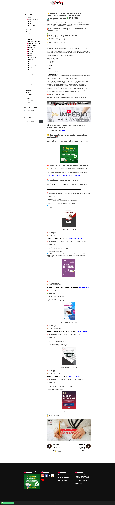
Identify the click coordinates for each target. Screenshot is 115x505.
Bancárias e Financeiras (34, 41)
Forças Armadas (32, 57)
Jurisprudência (30, 88)
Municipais (31, 67)
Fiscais (30, 55)
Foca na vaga (29, 84)
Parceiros (28, 98)
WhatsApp (62, 130)
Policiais (30, 69)
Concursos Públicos (33, 19)
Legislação (29, 90)
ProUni (28, 102)
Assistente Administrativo (79, 52)
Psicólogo (49, 68)
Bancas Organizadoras (32, 29)
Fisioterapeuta (50, 62)
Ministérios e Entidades (34, 65)
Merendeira (49, 65)
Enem (29, 23)
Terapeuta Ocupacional (52, 74)
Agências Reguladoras (33, 36)
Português (31, 86)
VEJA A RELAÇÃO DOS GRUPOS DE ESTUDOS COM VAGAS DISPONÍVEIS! (64, 175)
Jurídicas (30, 59)
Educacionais (31, 49)
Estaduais (30, 51)
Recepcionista (50, 69)
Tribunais (30, 76)
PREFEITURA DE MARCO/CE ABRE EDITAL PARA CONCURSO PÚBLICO (81, 447)
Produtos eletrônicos (31, 100)
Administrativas (32, 33)
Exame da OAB (32, 25)
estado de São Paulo (79, 22)
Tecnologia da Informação (35, 74)
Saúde (29, 72)
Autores (30, 94)
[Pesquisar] (41, 121)
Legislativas (31, 61)
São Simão (49, 22)
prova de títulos (66, 85)
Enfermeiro (49, 61)
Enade (29, 21)
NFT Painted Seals (30, 96)
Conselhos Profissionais (34, 43)
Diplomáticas (31, 47)
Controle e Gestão (32, 45)
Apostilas (28, 17)
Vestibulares (31, 27)
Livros (27, 92)
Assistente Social (51, 59)
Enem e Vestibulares (31, 80)
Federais (30, 53)
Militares (30, 63)
